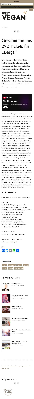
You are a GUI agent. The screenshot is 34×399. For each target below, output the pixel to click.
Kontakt (4, 366)
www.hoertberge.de (11, 242)
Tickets (25, 265)
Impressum (24, 366)
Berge (4, 265)
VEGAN (10, 268)
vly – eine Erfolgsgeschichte (20, 318)
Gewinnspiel (12, 265)
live (19, 265)
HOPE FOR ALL (17, 306)
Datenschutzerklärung (13, 366)
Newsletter (17, 1)
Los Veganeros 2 (16, 283)
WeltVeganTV (18, 268)
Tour (4, 268)
